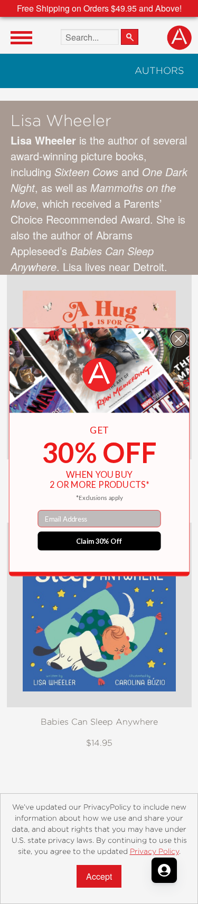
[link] (99, 375)
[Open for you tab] (164, 870)
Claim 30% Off (99, 541)
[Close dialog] (178, 339)
